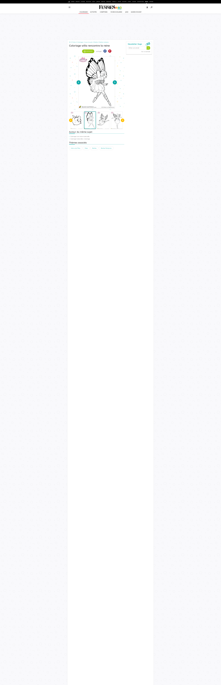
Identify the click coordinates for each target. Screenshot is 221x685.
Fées (86, 148)
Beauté (78, 1)
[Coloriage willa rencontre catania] (103, 120)
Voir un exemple (145, 51)
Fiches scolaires (116, 12)
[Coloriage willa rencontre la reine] (90, 120)
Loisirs (134, 1)
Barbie (96, 42)
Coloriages (84, 12)
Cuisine (83, 1)
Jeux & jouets (89, 42)
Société (124, 1)
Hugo (146, 1)
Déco (93, 1)
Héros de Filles (75, 148)
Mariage (108, 1)
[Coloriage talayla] (117, 120)
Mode (73, 1)
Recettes (88, 1)
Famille (114, 1)
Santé (119, 1)
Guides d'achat (136, 12)
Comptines (103, 12)
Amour (103, 1)
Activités (93, 12)
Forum (151, 1)
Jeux (126, 12)
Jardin (98, 1)
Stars (129, 1)
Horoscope (140, 1)
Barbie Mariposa (106, 148)
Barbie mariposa (104, 42)
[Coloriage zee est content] (76, 120)
